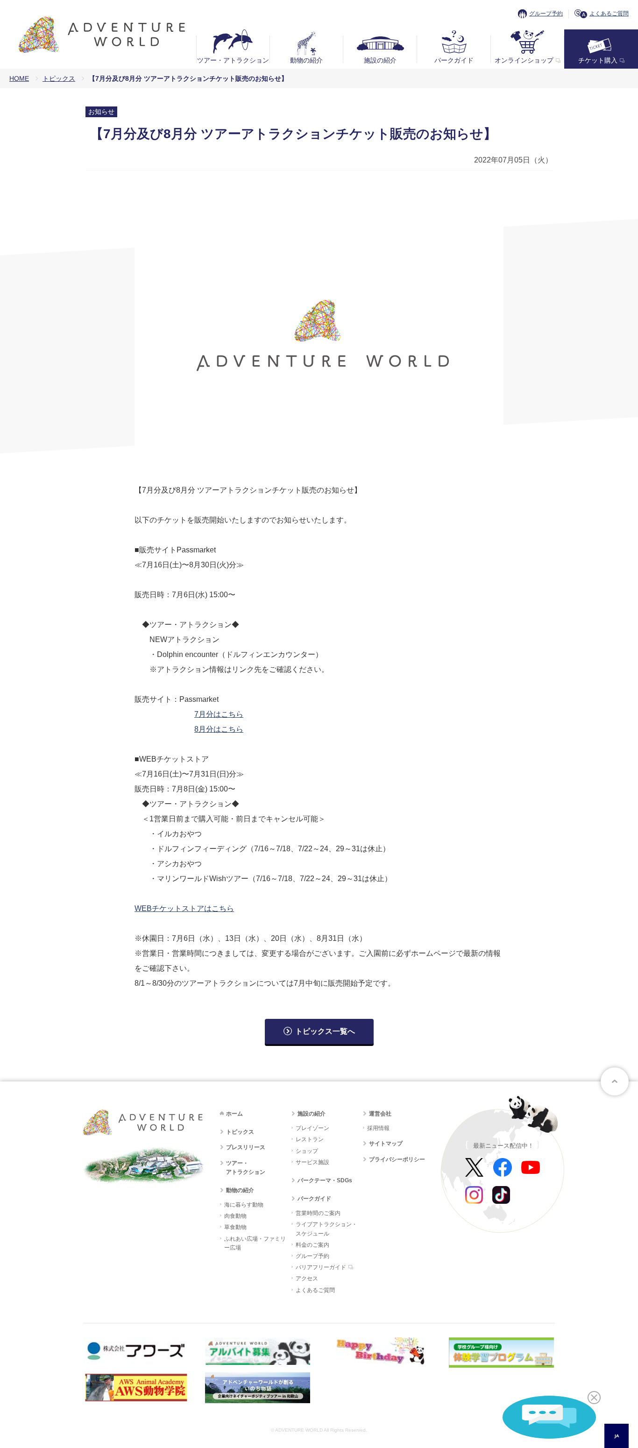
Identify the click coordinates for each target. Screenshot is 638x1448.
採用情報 (378, 1128)
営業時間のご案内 (318, 1213)
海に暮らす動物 (243, 1204)
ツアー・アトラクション (233, 60)
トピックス (59, 78)
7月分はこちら (218, 714)
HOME (19, 78)
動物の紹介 (306, 60)
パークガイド (454, 60)
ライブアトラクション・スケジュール (326, 1228)
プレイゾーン (312, 1128)
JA (617, 1436)
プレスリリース (245, 1147)
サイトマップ (386, 1143)
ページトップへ (615, 1081)
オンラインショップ (524, 60)
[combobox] (616, 1436)
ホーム (234, 1113)
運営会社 (380, 1113)
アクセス (307, 1278)
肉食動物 (235, 1216)
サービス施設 (312, 1162)
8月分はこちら (218, 729)
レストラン (310, 1139)
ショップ (307, 1151)
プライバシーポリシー (397, 1159)
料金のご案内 (312, 1245)
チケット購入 (597, 60)
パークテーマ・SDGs (325, 1180)
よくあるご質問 (609, 13)
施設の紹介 (380, 60)
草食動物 (235, 1227)
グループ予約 (546, 13)
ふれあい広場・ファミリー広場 (255, 1243)
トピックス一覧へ (325, 1031)
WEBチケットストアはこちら (184, 908)
